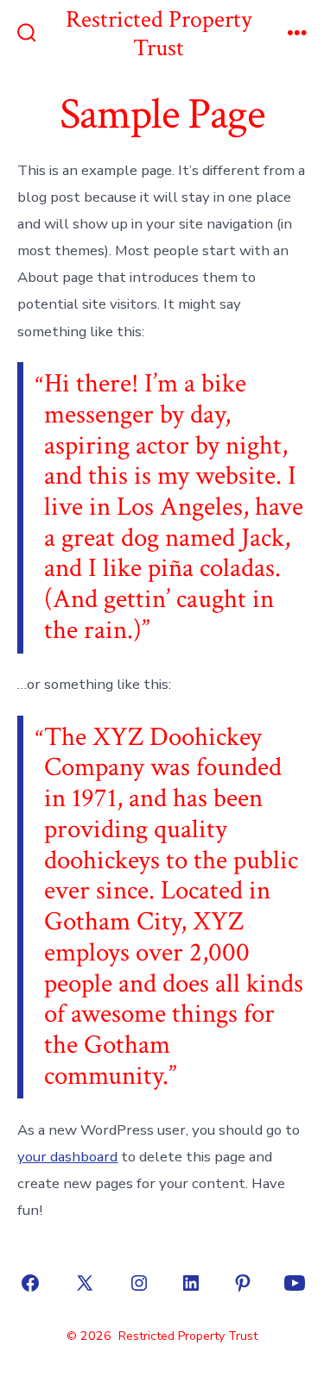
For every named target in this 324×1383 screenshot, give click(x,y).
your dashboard (67, 1157)
